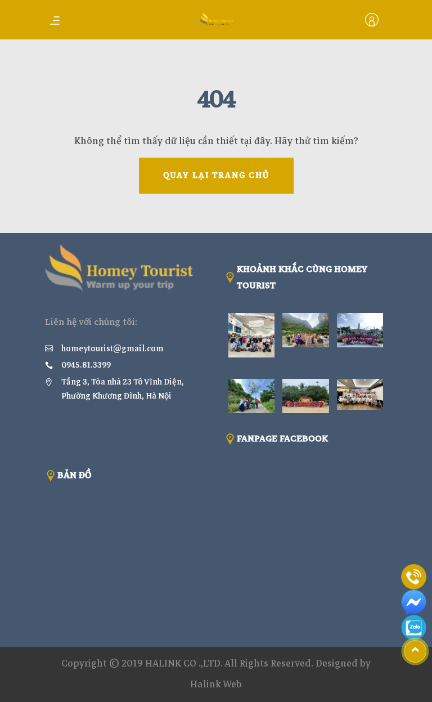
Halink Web (216, 684)
